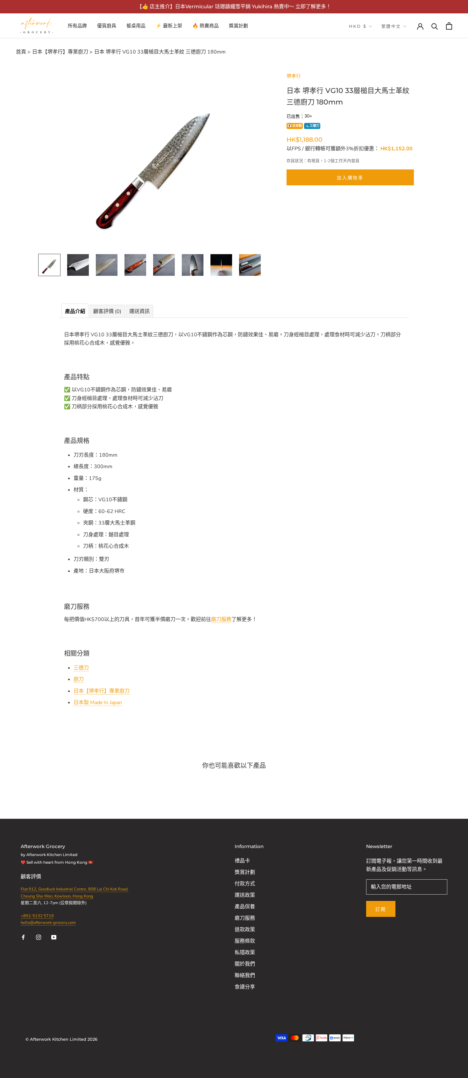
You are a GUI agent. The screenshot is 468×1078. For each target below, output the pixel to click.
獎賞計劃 (238, 26)
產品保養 (245, 906)
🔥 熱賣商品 (205, 26)
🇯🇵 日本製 (294, 126)
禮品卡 (242, 860)
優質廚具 (106, 26)
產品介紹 (75, 311)
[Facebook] (23, 936)
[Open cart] (449, 26)
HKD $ (358, 26)
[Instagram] (38, 936)
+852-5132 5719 (37, 916)
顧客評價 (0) (107, 311)
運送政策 (245, 895)
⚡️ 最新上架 (169, 26)
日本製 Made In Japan (98, 702)
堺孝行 (294, 76)
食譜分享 (245, 986)
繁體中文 (391, 26)
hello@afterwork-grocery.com (48, 922)
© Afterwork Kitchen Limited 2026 (61, 1039)
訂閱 (380, 909)
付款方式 (245, 883)
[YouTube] (53, 936)
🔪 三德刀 (312, 126)
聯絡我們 (245, 975)
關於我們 (245, 963)
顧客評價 (31, 876)
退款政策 (245, 929)
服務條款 (245, 941)
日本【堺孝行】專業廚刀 (102, 691)
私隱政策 (245, 952)
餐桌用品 (135, 26)
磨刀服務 (221, 619)
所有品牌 (77, 26)
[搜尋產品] (434, 26)
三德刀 (81, 667)
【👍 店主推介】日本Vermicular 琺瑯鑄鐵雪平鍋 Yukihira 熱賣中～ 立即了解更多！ (234, 7)
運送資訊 (139, 311)
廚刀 (79, 679)
